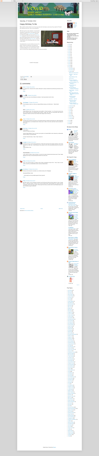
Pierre (69, 405)
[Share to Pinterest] (26, 79)
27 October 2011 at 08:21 (30, 87)
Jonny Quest (70, 378)
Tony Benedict (70, 423)
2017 (69, 58)
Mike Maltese (70, 398)
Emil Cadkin (70, 332)
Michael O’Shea (71, 396)
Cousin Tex (70, 316)
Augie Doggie (70, 301)
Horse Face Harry (71, 349)
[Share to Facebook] (25, 79)
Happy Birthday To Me (73, 76)
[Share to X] (23, 79)
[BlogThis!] (22, 79)
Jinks (69, 371)
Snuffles (69, 420)
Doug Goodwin (71, 324)
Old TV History (71, 142)
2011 (69, 120)
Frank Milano (70, 339)
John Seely (70, 375)
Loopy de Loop (71, 387)
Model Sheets (70, 400)
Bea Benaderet (71, 304)
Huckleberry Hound (71, 352)
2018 (69, 57)
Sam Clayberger (71, 416)
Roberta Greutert (71, 412)
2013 (69, 65)
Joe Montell (70, 374)
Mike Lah (69, 397)
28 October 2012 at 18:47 (30, 180)
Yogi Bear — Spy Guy (73, 98)
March (70, 115)
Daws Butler (70, 317)
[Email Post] (31, 76)
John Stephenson (71, 376)
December (71, 68)
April (70, 113)
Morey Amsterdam (71, 401)
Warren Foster (70, 431)
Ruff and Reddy (71, 415)
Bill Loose (70, 306)
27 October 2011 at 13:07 (30, 109)
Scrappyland (70, 227)
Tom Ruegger (25, 102)
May (70, 112)
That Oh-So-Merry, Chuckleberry (72, 97)
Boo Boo (69, 310)
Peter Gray (25, 128)
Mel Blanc (70, 394)
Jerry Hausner (70, 367)
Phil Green (70, 404)
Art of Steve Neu (71, 276)
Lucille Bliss (70, 389)
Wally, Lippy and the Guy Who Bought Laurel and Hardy (74, 93)
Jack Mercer (70, 357)
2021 (69, 52)
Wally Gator (70, 430)
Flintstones (70, 338)
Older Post (61, 208)
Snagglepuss (70, 418)
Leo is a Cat (71, 78)
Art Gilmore (70, 297)
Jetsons (69, 368)
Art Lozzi (69, 298)
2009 (69, 123)
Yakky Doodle (70, 433)
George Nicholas (71, 343)
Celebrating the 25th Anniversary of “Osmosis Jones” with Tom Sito (72, 204)
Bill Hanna (70, 305)
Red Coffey (70, 411)
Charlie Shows (70, 315)
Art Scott (69, 299)
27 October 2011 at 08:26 (31, 95)
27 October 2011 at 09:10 (33, 102)
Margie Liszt (70, 390)
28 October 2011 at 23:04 (34, 152)
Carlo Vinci (70, 313)
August (70, 107)
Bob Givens (70, 309)
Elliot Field (70, 331)
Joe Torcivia (25, 169)
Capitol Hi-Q (70, 312)
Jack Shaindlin (70, 359)
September (71, 105)
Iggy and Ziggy (70, 353)
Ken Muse (70, 382)
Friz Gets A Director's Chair (76, 131)
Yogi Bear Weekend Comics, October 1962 (73, 103)
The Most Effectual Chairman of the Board (73, 88)
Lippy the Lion (70, 386)
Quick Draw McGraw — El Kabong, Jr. (73, 83)
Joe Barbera (70, 372)
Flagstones (70, 337)
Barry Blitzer (70, 302)
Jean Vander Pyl (71, 361)
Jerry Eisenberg (71, 364)
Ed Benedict (70, 328)
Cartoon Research (71, 202)
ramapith (25, 142)
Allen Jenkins (70, 294)
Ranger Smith (70, 409)
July (70, 109)
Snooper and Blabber (72, 419)
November (71, 69)
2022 (69, 51)
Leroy (69, 383)
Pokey (24, 180)
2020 (69, 54)
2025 (69, 46)
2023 (69, 49)
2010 (69, 122)
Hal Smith (70, 345)
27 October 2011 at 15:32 (32, 128)
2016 (69, 60)
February (71, 116)
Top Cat (69, 426)
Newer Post (22, 208)
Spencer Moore (71, 422)
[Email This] (21, 79)
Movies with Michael (72, 159)
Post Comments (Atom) (29, 210)
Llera (24, 87)
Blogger (54, 447)
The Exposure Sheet (72, 188)
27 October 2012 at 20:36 (32, 169)
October (70, 71)
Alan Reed (70, 290)
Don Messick (70, 321)
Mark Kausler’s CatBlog (73, 237)
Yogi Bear (70, 434)
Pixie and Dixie (71, 407)
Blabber (69, 308)
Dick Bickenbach (71, 319)
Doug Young (70, 326)
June (70, 110)
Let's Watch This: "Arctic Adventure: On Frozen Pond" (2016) (76, 216)
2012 (69, 66)
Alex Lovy (70, 291)
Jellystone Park (71, 363)
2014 (69, 63)
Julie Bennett (70, 379)
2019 (69, 55)
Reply (24, 91)
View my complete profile (75, 26)
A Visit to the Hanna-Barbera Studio (72, 101)
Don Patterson (70, 323)
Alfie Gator (70, 293)
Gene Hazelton (71, 341)
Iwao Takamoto (71, 354)
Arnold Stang (70, 295)
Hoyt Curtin (70, 350)
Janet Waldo (70, 360)
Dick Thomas (70, 320)
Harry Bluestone (71, 346)
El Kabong (70, 330)
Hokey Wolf (70, 348)
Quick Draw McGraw (71, 408)
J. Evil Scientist (70, 356)
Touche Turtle (70, 427)
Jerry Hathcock (70, 365)
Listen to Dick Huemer (72, 228)
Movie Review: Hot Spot (76, 161)
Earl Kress (70, 327)
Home (42, 208)
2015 (69, 62)
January (70, 118)
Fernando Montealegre (72, 334)
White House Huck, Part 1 (73, 72)
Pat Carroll (70, 403)
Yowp (25, 76)
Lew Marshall (70, 385)
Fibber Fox (70, 335)
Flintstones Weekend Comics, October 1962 (73, 80)
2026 (69, 44)
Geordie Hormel (71, 342)
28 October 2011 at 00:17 (31, 142)
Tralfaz (69, 129)
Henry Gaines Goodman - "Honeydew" (76, 264)
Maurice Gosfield (71, 393)
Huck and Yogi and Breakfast (72, 86)
